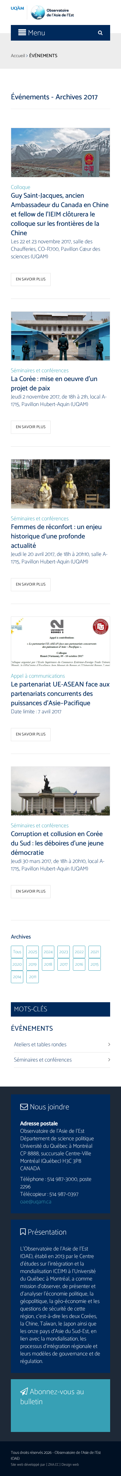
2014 (17, 977)
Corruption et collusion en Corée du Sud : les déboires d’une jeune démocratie (57, 844)
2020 (17, 964)
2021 (95, 952)
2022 (79, 952)
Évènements (32, 1028)
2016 (79, 964)
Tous (17, 952)
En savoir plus (31, 279)
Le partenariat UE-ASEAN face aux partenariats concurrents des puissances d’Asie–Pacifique (60, 694)
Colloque (20, 187)
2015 (95, 964)
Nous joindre (48, 1107)
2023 (63, 952)
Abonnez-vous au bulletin (52, 1397)
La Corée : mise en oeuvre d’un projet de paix (54, 384)
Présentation (46, 1232)
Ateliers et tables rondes (40, 1044)
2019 (33, 964)
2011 (32, 977)
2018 (48, 964)
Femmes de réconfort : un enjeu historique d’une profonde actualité (56, 537)
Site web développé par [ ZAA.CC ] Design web (45, 1465)
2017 (64, 964)
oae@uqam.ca (36, 1201)
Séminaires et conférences (40, 370)
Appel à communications (38, 676)
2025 (32, 952)
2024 (48, 952)
